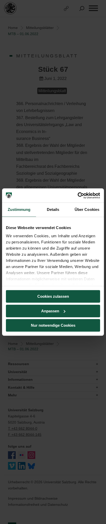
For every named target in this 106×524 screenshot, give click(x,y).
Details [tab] (53, 209)
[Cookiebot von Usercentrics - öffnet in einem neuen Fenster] (77, 195)
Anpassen (50, 311)
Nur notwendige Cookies (53, 325)
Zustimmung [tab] (19, 209)
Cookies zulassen (53, 296)
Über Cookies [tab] (87, 209)
